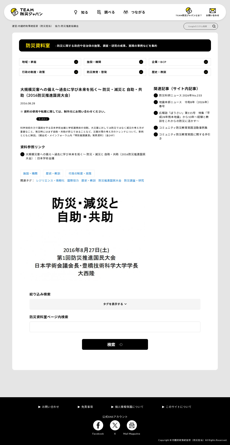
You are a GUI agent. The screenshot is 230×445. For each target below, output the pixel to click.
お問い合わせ (50, 406)
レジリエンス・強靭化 (50, 180)
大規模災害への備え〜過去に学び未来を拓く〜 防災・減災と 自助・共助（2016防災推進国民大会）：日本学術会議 (85, 156)
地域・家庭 (29, 61)
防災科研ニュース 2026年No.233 (180, 95)
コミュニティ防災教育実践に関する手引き (184, 136)
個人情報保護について (129, 406)
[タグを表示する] (115, 304)
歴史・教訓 (159, 72)
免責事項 (87, 406)
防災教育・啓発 (97, 72)
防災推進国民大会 (109, 180)
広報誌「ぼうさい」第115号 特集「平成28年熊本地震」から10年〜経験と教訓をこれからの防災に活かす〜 (184, 116)
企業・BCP (159, 61)
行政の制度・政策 (33, 72)
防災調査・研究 (134, 180)
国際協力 (73, 180)
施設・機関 (94, 61)
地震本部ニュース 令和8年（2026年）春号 (184, 104)
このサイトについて (179, 406)
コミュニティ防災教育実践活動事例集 (183, 127)
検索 (111, 344)
